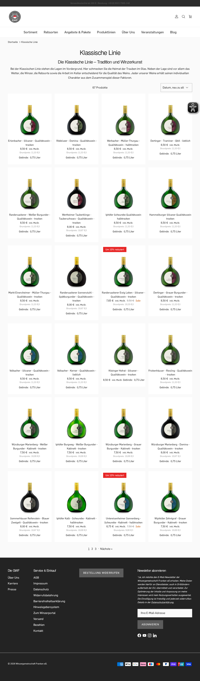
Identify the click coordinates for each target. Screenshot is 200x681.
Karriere (13, 583)
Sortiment (30, 32)
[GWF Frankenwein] (15, 17)
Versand (38, 619)
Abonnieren (150, 624)
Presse (12, 589)
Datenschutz (41, 589)
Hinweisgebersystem (46, 607)
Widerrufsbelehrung (45, 595)
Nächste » (106, 549)
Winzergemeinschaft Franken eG (31, 663)
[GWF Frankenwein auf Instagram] (149, 635)
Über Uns (128, 32)
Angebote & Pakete (77, 32)
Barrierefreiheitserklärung (49, 601)
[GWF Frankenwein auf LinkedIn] (155, 635)
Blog (173, 32)
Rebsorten (51, 32)
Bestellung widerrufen (101, 572)
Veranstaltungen (152, 32)
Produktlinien (106, 32)
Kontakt (38, 631)
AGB (36, 577)
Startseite (13, 42)
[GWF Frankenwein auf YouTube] (144, 635)
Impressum (40, 583)
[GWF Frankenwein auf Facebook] (139, 635)
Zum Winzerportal (44, 613)
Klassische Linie (29, 42)
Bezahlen (39, 625)
